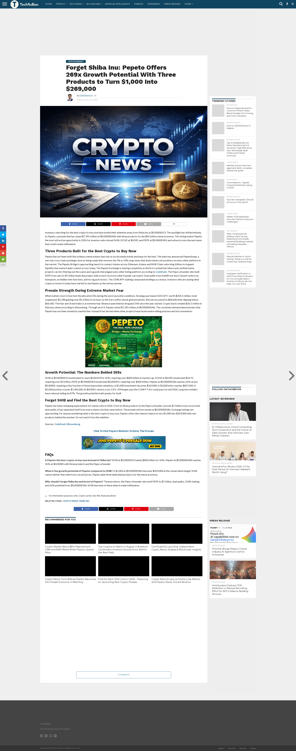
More (188, 4)
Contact (232, 748)
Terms (253, 748)
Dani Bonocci (86, 95)
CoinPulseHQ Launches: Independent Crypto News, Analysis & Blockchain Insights (176, 548)
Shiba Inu (84, 501)
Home (48, 4)
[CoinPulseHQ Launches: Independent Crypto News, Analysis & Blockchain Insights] (177, 539)
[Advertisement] (148, 31)
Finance (138, 4)
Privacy (243, 748)
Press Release (172, 4)
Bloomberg (73, 424)
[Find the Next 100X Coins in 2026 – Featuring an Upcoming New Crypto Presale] (123, 571)
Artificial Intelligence (117, 4)
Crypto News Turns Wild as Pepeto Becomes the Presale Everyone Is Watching (70, 580)
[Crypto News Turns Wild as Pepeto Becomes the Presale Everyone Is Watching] (70, 571)
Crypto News (70, 501)
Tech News (76, 4)
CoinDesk (161, 271)
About (221, 748)
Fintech (60, 4)
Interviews (154, 4)
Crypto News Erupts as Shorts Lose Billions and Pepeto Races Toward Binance (176, 580)
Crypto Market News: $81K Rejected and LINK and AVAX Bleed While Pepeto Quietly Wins (69, 549)
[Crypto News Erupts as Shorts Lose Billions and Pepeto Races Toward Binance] (177, 571)
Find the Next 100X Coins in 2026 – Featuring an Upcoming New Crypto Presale (123, 580)
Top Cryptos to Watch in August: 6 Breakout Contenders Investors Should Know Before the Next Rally (123, 549)
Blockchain (93, 4)
